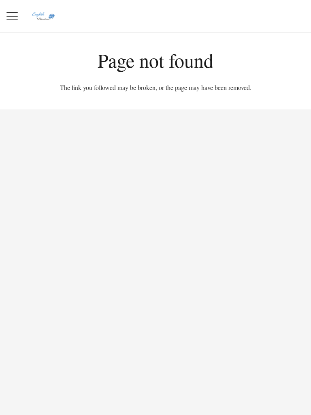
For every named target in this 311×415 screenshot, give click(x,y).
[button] (12, 16)
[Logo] (43, 16)
